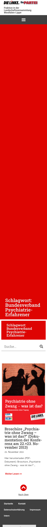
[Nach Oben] (23, 487)
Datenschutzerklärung (14, 509)
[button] (23, 19)
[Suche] (41, 346)
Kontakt (21, 503)
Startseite (8, 503)
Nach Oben (23, 494)
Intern (7, 516)
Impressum (35, 509)
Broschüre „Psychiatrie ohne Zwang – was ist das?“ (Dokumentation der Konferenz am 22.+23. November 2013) (23, 438)
